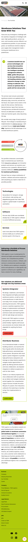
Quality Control (5, 495)
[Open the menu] (26, 3)
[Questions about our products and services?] (24, 539)
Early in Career (5, 523)
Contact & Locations (6, 493)
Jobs (2, 518)
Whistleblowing (5, 509)
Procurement (4, 506)
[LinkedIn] (16, 538)
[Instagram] (12, 538)
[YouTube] (12, 533)
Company (3, 474)
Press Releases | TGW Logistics (9, 488)
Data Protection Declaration (8, 504)
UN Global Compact (6, 511)
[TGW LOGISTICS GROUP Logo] (4, 3)
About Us (3, 525)
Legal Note (4, 501)
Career (3, 481)
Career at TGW (5, 520)
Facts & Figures (5, 490)
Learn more (8, 333)
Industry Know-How (6, 476)
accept (14, 419)
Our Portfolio (4, 479)
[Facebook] (16, 533)
